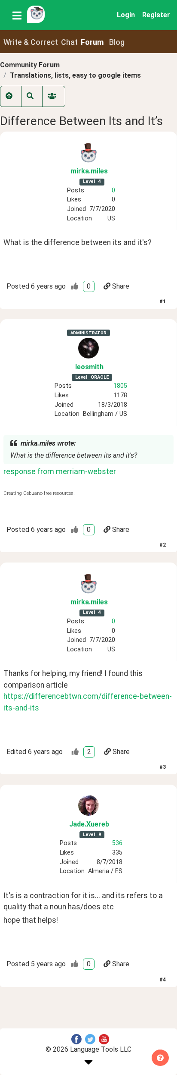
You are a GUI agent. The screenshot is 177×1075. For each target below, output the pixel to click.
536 (117, 843)
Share (120, 286)
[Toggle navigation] (17, 15)
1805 (120, 386)
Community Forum (30, 65)
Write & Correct (30, 42)
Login (126, 15)
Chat (69, 42)
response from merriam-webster (59, 471)
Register (156, 15)
